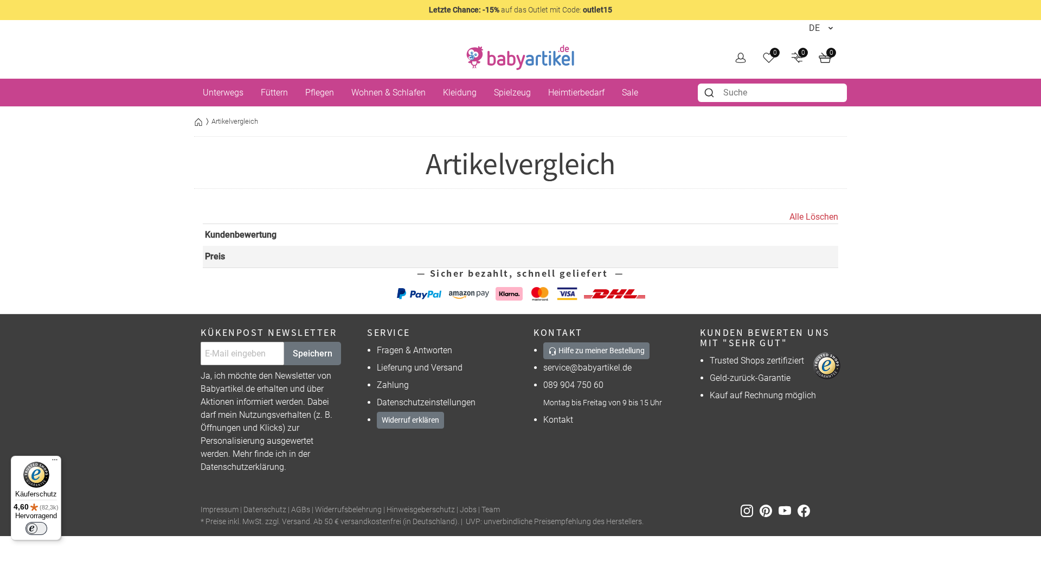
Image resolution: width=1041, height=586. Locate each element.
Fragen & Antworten (414, 350)
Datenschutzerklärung (242, 467)
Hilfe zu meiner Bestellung (601, 350)
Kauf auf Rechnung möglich (763, 395)
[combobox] (772, 93)
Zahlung (393, 385)
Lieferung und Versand (419, 367)
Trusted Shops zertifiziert (757, 360)
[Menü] (54, 462)
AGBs (300, 509)
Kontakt (558, 420)
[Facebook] (806, 510)
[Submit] (710, 93)
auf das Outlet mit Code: (520, 9)
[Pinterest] (769, 510)
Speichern (312, 353)
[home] (520, 57)
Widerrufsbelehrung (348, 509)
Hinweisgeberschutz (421, 509)
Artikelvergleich (234, 121)
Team (490, 509)
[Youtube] (788, 510)
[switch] (36, 528)
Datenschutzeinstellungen (426, 402)
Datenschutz (264, 509)
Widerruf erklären (410, 420)
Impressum (220, 509)
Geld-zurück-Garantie (750, 378)
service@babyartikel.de (587, 367)
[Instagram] (750, 510)
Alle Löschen (813, 217)
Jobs (468, 509)
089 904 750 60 (573, 385)
